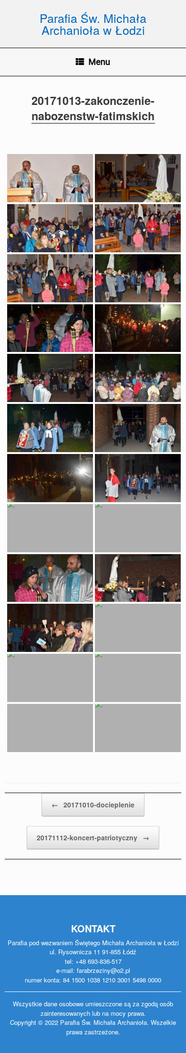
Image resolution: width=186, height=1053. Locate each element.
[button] (15, 14)
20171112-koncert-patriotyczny (93, 837)
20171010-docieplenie (93, 804)
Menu (99, 62)
